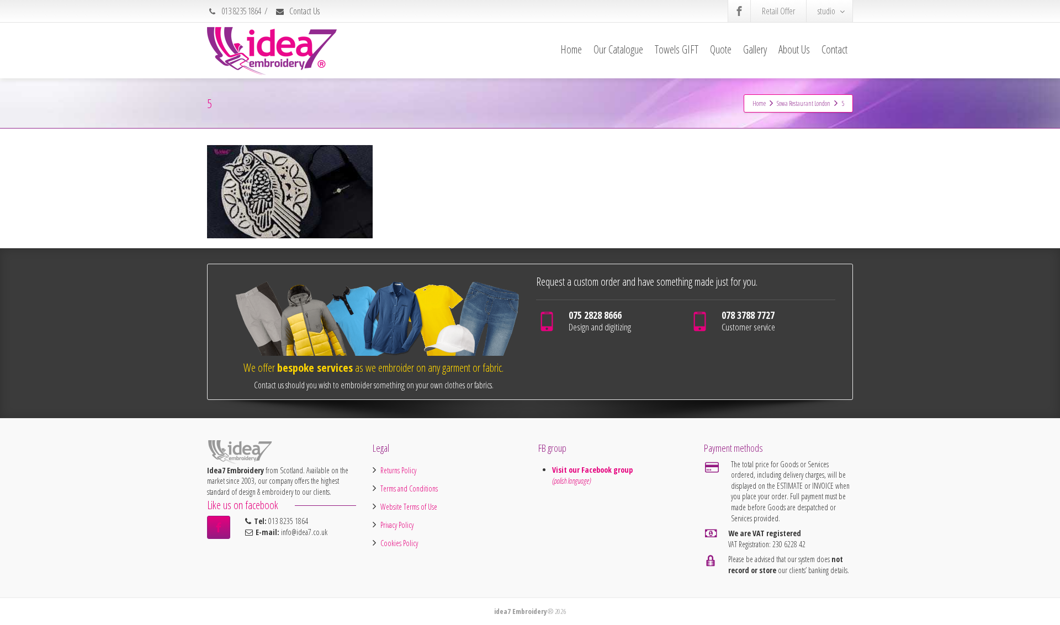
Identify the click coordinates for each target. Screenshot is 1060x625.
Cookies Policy (399, 543)
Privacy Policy (397, 525)
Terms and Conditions (409, 488)
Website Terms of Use (408, 506)
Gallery (755, 49)
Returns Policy (398, 470)
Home (571, 49)
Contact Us (304, 11)
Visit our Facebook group (593, 469)
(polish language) (571, 481)
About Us (794, 49)
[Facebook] (739, 11)
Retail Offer (778, 11)
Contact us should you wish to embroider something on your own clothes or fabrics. (374, 385)
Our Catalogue (618, 49)
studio (826, 11)
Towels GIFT (676, 49)
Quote (721, 49)
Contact (834, 49)
